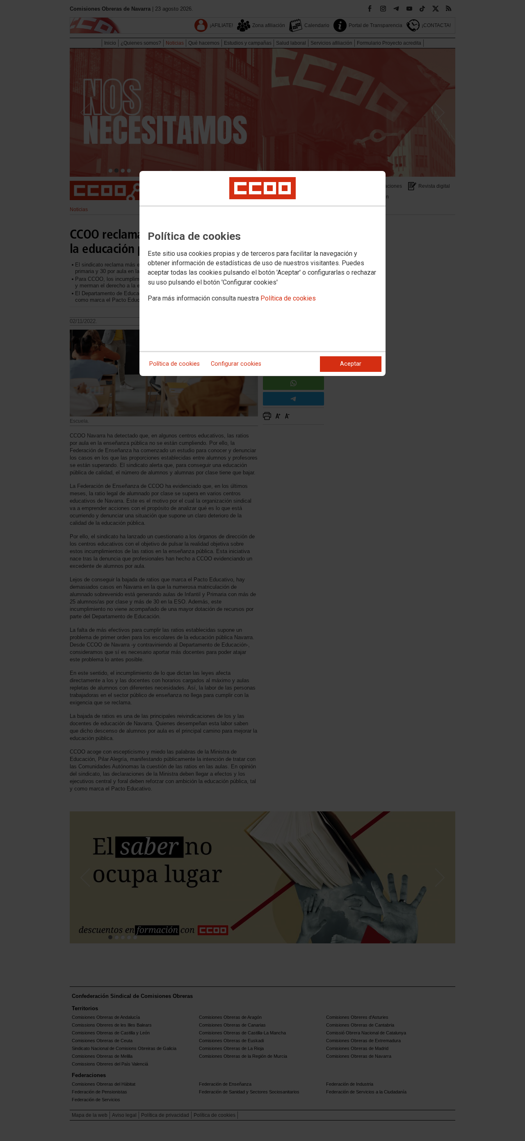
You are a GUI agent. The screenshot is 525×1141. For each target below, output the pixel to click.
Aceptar (350, 363)
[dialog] (262, 273)
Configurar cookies (236, 363)
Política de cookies (288, 298)
